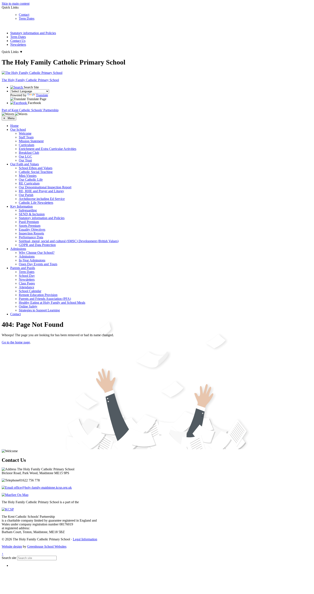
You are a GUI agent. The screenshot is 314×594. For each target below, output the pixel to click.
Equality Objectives (32, 229)
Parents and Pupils (22, 268)
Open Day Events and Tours (38, 264)
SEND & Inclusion (32, 214)
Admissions (18, 249)
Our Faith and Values (24, 164)
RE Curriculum (29, 183)
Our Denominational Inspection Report (45, 187)
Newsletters (18, 44)
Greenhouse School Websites (46, 546)
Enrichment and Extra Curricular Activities (47, 149)
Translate (42, 95)
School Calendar (30, 291)
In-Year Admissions (32, 260)
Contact (24, 14)
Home (14, 126)
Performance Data (31, 237)
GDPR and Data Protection (37, 245)
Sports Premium (29, 225)
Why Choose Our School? (36, 252)
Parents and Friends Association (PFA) (45, 299)
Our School (18, 129)
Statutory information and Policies (33, 33)
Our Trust (25, 160)
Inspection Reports (31, 233)
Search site (9, 558)
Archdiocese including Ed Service (42, 199)
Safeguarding (28, 210)
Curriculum (26, 145)
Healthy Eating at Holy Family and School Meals (52, 302)
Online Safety (28, 306)
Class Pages (27, 283)
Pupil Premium (29, 222)
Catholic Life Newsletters (36, 202)
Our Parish (26, 195)
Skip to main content (15, 3)
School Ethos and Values (35, 168)
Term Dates (26, 18)
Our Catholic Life (31, 179)
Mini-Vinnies (28, 175)
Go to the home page (16, 342)
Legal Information (85, 539)
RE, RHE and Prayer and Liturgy (41, 191)
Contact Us (17, 41)
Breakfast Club (29, 152)
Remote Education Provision (38, 295)
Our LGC (25, 156)
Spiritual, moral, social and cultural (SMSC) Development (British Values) (69, 241)
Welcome (25, 133)
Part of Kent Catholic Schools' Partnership (30, 110)
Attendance (26, 287)
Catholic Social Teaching (36, 172)
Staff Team (26, 137)
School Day (27, 275)
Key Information (21, 206)
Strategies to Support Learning (39, 310)
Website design (12, 546)
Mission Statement (31, 141)
